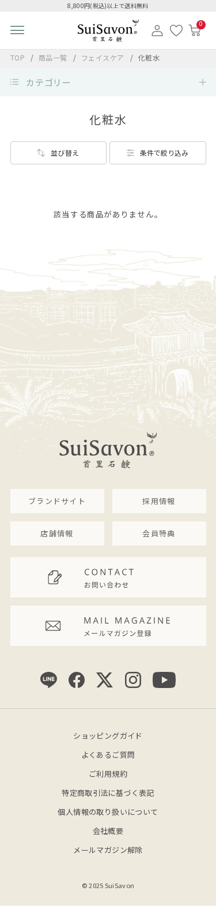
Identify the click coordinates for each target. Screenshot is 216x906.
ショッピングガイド (108, 735)
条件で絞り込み (164, 152)
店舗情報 (56, 533)
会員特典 (158, 533)
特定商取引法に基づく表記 (108, 792)
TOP (17, 57)
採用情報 (158, 500)
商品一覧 (53, 57)
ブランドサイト (57, 500)
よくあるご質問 (108, 754)
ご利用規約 (108, 773)
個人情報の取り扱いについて (108, 811)
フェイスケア (104, 57)
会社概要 (108, 830)
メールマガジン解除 (108, 849)
